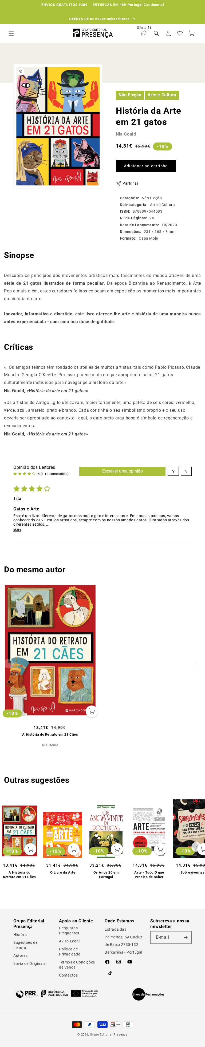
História (20, 935)
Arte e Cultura (162, 94)
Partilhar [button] (130, 183)
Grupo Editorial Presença (109, 1034)
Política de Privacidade (69, 952)
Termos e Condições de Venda (77, 965)
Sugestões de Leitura (25, 945)
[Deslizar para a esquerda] (9, 663)
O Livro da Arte (63, 872)
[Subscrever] (185, 937)
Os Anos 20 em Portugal (106, 874)
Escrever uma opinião (122, 471)
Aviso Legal (69, 941)
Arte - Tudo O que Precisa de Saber (149, 874)
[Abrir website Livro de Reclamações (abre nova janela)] (148, 994)
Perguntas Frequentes (69, 930)
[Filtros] (173, 471)
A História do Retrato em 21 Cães (50, 734)
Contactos (68, 975)
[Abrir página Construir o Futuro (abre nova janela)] (56, 993)
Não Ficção (130, 94)
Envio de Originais (29, 963)
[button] (11, 33)
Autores (20, 955)
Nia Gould (126, 134)
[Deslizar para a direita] (196, 663)
